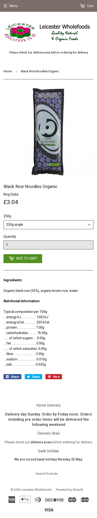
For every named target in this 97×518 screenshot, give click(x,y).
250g (7, 216)
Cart (89, 6)
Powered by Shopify (69, 489)
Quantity (10, 236)
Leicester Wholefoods (36, 489)
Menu (13, 6)
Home (8, 71)
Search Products (47, 473)
